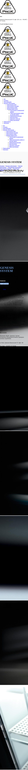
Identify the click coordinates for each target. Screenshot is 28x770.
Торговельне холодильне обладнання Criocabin (10, 168)
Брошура (2, 280)
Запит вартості (4, 283)
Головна (2, 166)
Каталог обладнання (11, 166)
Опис (4, 289)
